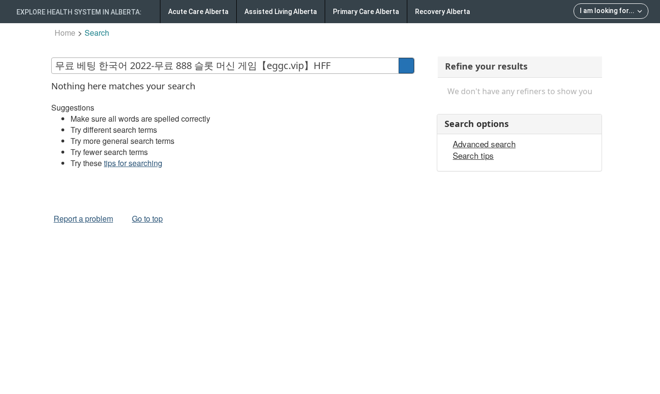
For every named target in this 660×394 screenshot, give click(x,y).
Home (65, 32)
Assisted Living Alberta (280, 11)
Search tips (473, 155)
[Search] (406, 65)
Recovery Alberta (442, 11)
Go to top (147, 218)
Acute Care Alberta (198, 11)
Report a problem (83, 218)
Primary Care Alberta (366, 11)
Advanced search (484, 144)
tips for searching (133, 163)
